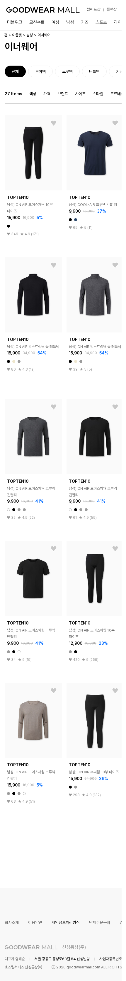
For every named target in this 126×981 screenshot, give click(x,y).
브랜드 (62, 93)
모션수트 (37, 22)
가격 (46, 93)
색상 (32, 93)
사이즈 (80, 93)
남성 (70, 22)
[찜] (53, 123)
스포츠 (101, 22)
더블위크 (14, 22)
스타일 (98, 93)
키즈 (84, 22)
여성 (55, 22)
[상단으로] (93, 969)
